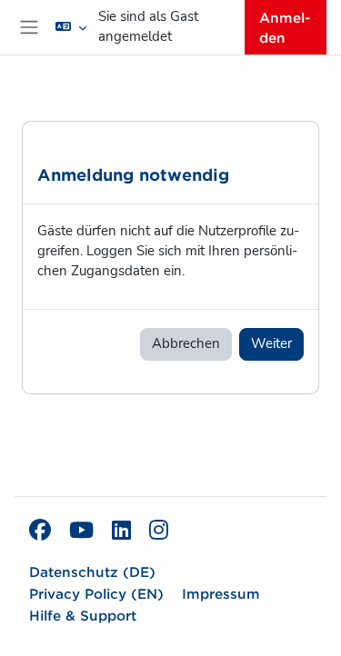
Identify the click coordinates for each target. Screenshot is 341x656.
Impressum (221, 592)
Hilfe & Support (82, 614)
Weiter (271, 343)
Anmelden (284, 26)
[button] (71, 27)
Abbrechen (186, 343)
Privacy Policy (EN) (96, 592)
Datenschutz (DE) (92, 571)
